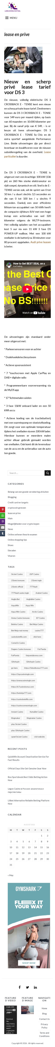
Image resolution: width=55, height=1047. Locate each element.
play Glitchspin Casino (20, 730)
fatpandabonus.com (34, 655)
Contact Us (44, 1019)
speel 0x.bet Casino (19, 737)
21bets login (36, 580)
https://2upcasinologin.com (22, 674)
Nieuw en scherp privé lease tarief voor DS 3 (27, 87)
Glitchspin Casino (33, 662)
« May (10, 875)
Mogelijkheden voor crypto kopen (23, 524)
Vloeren (11, 556)
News (10, 529)
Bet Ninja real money (19, 630)
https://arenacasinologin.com (23, 680)
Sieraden (12, 550)
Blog (44, 1013)
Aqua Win (30, 605)
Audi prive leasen (40, 242)
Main (10, 518)
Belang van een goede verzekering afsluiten (28, 491)
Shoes (10, 545)
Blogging (12, 497)
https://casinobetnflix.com (22, 699)
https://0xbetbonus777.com (36, 668)
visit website (39, 737)
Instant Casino (17, 712)
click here (37, 637)
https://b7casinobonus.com (22, 687)
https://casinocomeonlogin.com (24, 705)
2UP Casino (34, 574)
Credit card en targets (18, 502)
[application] (10, 1020)
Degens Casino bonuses (21, 649)
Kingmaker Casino (34, 718)
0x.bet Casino (17, 574)
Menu (13, 17)
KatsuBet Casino (36, 712)
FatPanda (15, 655)
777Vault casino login (20, 593)
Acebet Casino (42, 593)
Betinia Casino (17, 624)
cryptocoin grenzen (17, 507)
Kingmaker (15, 718)
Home (44, 1008)
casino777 (39, 630)
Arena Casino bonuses (20, 618)
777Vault (33, 587)
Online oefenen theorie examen (22, 534)
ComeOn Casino (18, 643)
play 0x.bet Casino (19, 724)
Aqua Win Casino (18, 612)
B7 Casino (40, 618)
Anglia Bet (15, 599)
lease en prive (14, 513)
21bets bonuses (18, 580)
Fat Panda (42, 649)
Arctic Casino (37, 612)
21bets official (17, 587)
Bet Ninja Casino (36, 624)
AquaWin (15, 605)
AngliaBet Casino (33, 599)
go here (14, 668)
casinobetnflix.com (19, 637)
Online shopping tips (17, 539)
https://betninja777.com (21, 693)
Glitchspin (15, 662)
